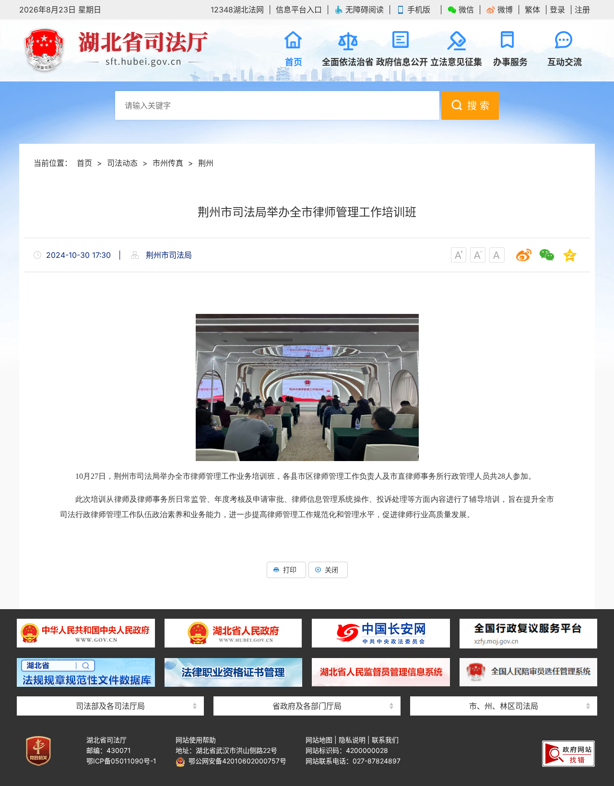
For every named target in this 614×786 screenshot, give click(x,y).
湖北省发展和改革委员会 (307, 612)
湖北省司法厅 (115, 50)
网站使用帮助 (196, 740)
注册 (582, 9)
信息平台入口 (299, 9)
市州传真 (168, 163)
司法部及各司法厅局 (110, 706)
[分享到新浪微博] (523, 255)
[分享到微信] (547, 255)
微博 (505, 9)
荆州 (205, 163)
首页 (84, 163)
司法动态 (122, 163)
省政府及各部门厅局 (307, 706)
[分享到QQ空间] (570, 255)
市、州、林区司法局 (503, 706)
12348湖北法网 (237, 9)
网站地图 (319, 740)
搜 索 (478, 106)
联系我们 (385, 740)
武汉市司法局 (504, 612)
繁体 (532, 9)
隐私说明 (352, 740)
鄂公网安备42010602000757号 (235, 761)
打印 (290, 570)
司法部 (110, 612)
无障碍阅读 (364, 9)
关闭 (331, 570)
